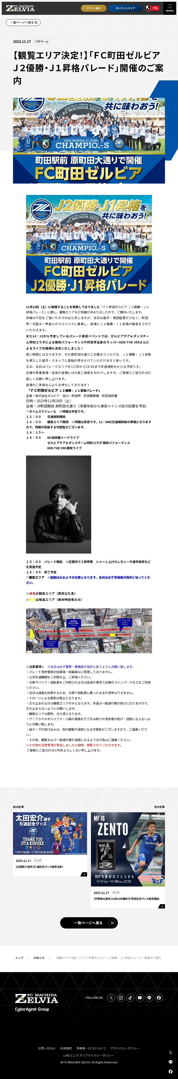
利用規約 (66, 1048)
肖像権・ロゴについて (91, 1048)
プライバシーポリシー (125, 1048)
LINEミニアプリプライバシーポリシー (89, 1055)
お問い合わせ (47, 1048)
